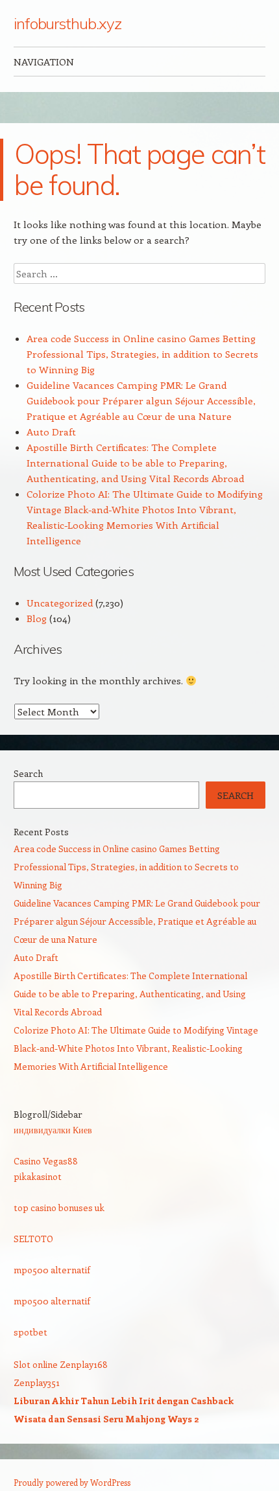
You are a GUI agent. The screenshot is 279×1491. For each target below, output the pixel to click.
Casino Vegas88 (46, 1161)
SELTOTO (33, 1238)
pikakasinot (38, 1176)
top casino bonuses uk (59, 1207)
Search (28, 773)
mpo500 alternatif (52, 1270)
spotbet (30, 1332)
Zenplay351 (37, 1382)
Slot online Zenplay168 (61, 1364)
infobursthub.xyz (67, 23)
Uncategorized (60, 602)
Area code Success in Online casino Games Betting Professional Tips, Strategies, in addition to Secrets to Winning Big (142, 354)
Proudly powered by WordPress (72, 1482)
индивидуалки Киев (53, 1130)
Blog (37, 618)
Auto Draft (51, 431)
